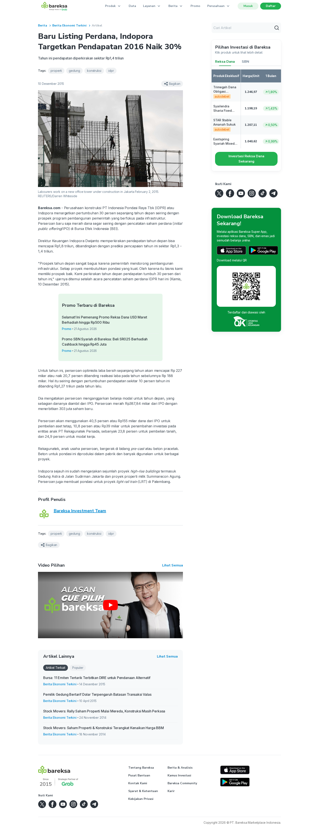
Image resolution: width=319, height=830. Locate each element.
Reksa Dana (225, 61)
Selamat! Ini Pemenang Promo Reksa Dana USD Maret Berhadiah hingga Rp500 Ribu (104, 320)
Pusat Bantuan (139, 775)
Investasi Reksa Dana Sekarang (246, 159)
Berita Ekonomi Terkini (69, 25)
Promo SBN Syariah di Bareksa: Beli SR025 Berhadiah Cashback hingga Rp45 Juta (105, 341)
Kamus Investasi (179, 775)
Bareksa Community (182, 783)
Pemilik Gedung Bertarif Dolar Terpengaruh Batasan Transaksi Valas (97, 694)
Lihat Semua (172, 565)
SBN (245, 61)
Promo (195, 6)
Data (132, 6)
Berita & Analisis (180, 768)
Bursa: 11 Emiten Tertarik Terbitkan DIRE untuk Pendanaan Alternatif (96, 678)
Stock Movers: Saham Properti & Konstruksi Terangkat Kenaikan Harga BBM (103, 728)
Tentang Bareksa (141, 768)
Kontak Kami (137, 783)
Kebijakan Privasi (140, 799)
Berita (42, 25)
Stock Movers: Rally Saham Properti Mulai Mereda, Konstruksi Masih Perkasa (104, 711)
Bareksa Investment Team (80, 511)
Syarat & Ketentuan (143, 791)
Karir (171, 791)
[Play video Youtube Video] (110, 605)
